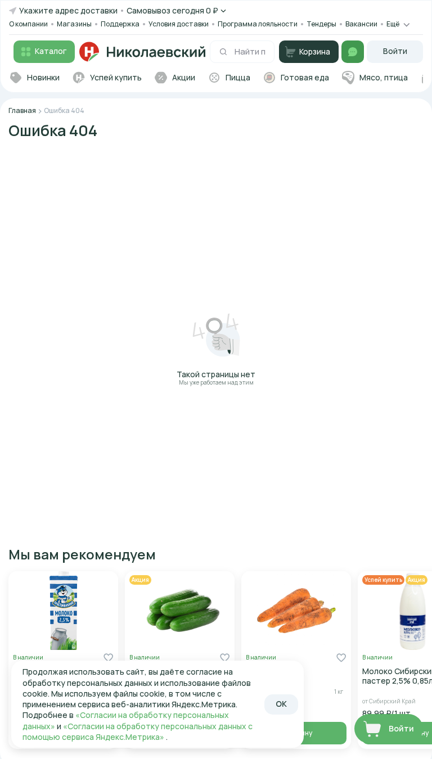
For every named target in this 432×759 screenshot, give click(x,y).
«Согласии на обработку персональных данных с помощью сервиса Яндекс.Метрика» (137, 731)
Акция (140, 580)
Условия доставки (178, 24)
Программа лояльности (258, 24)
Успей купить (383, 580)
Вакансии (361, 24)
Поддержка (120, 24)
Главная (22, 110)
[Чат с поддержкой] (352, 51)
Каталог (50, 51)
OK (281, 703)
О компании (28, 24)
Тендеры (321, 24)
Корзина (314, 51)
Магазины (74, 24)
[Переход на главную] (142, 51)
